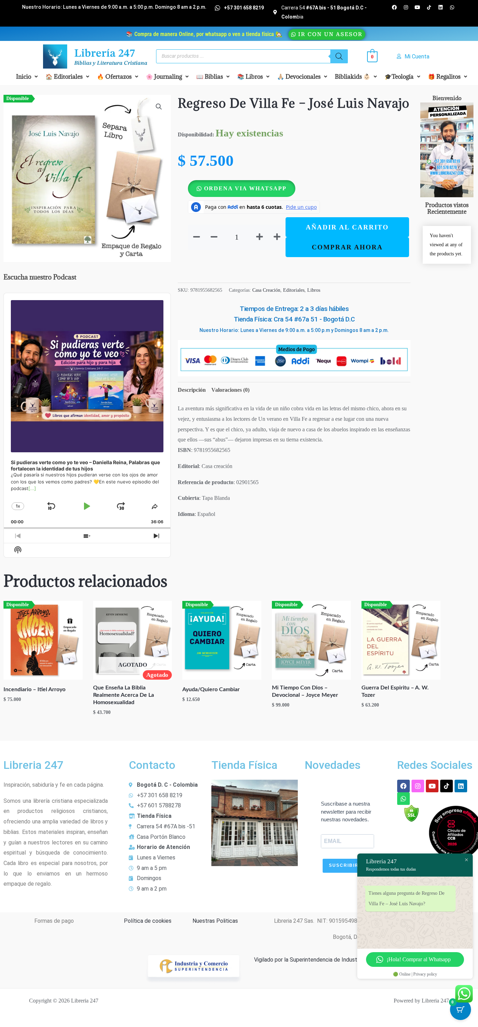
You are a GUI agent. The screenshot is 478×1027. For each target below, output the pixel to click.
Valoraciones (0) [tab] (230, 390)
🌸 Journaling (164, 76)
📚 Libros (250, 76)
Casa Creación (266, 290)
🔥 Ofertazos (114, 76)
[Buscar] (339, 56)
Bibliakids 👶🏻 (352, 76)
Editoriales (293, 290)
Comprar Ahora (347, 247)
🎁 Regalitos (444, 76)
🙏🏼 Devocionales (299, 76)
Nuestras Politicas (215, 921)
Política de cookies (147, 921)
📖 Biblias (209, 76)
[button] (27, 76)
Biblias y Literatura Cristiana (110, 63)
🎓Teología (399, 76)
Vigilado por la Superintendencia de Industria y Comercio (323, 959)
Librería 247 (104, 53)
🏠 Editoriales (64, 76)
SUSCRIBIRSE (347, 865)
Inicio (23, 76)
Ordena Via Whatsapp (245, 188)
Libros (313, 290)
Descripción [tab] (192, 390)
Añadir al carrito (347, 227)
